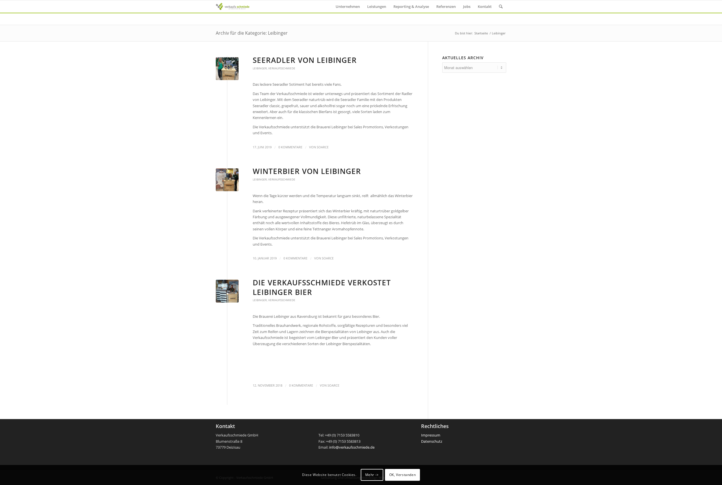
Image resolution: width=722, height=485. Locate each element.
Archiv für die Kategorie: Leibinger (252, 33)
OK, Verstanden (402, 475)
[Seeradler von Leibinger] (227, 68)
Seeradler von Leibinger (305, 60)
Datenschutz (431, 441)
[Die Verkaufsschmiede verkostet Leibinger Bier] (227, 291)
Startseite (481, 33)
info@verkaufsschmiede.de (352, 447)
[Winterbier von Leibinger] (227, 179)
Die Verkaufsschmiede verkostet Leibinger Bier (322, 287)
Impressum (430, 435)
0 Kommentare (290, 147)
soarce (323, 147)
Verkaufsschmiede (281, 68)
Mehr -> (372, 475)
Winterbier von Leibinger (307, 171)
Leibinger (260, 68)
